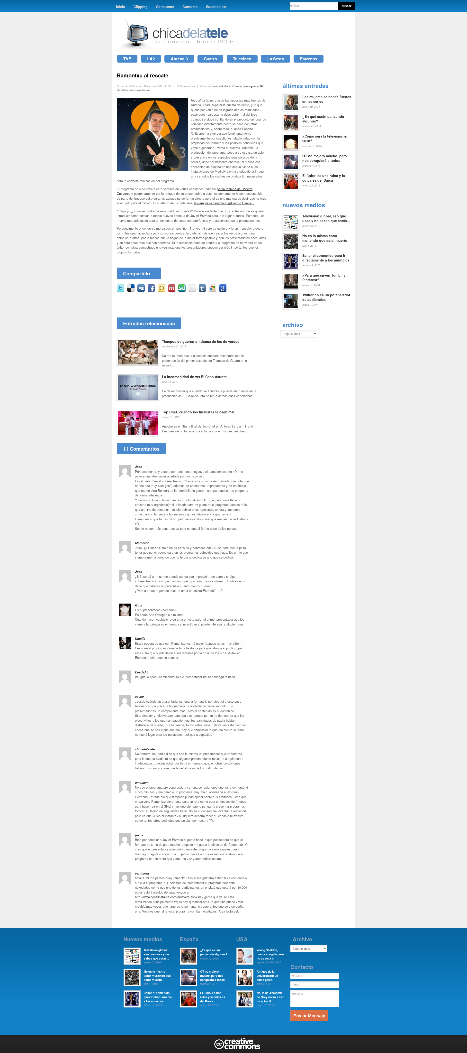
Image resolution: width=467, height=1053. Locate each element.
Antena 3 (179, 59)
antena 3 (218, 86)
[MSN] (212, 291)
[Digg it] (141, 291)
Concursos (165, 6)
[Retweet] (121, 291)
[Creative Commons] (237, 1048)
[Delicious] (131, 291)
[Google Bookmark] (223, 291)
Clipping (141, 6)
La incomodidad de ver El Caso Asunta (194, 376)
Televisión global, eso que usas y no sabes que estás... (326, 218)
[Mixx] (172, 291)
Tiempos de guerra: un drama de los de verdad (201, 341)
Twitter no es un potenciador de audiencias (326, 297)
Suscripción (216, 6)
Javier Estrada (233, 86)
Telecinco (242, 59)
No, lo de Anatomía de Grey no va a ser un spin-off (270, 997)
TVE (127, 59)
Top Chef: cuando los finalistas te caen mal (198, 412)
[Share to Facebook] (151, 291)
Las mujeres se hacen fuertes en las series (326, 99)
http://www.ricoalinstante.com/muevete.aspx (166, 897)
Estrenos (308, 59)
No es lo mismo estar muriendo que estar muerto (324, 238)
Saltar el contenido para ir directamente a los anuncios (326, 258)
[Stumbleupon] (182, 291)
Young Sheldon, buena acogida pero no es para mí (270, 954)
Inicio (120, 6)
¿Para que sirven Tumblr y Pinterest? (324, 277)
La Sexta (275, 59)
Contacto (190, 6)
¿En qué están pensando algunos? (323, 119)
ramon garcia (251, 86)
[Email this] (192, 291)
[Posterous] (161, 291)
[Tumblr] (202, 291)
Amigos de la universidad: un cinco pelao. (267, 975)
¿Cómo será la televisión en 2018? (325, 138)
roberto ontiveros (140, 90)
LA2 (151, 59)
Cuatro (210, 59)
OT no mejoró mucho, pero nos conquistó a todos (324, 158)
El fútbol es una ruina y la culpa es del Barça (323, 178)
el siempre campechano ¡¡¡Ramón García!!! (224, 203)
